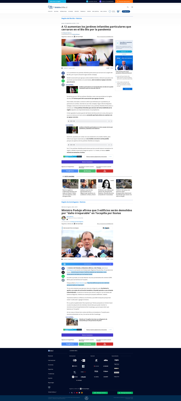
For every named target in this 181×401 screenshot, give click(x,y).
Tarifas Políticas (52, 392)
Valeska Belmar (76, 34)
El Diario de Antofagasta (77, 221)
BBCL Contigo (104, 11)
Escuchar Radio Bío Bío (124, 1)
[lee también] (72, 322)
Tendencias (82, 11)
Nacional (56, 11)
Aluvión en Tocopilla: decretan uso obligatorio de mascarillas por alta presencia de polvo (93, 319)
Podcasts (50, 11)
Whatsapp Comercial (100, 392)
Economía (70, 11)
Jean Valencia (70, 216)
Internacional (63, 11)
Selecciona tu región (55, 1)
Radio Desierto (80, 283)
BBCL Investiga (95, 11)
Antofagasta (70, 270)
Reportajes (51, 382)
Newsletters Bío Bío (93, 1)
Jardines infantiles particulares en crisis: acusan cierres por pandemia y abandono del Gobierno (96, 127)
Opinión (89, 11)
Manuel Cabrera (67, 33)
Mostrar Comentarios (87, 162)
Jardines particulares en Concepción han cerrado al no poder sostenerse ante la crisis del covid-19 (96, 87)
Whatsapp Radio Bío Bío (126, 392)
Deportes (77, 11)
